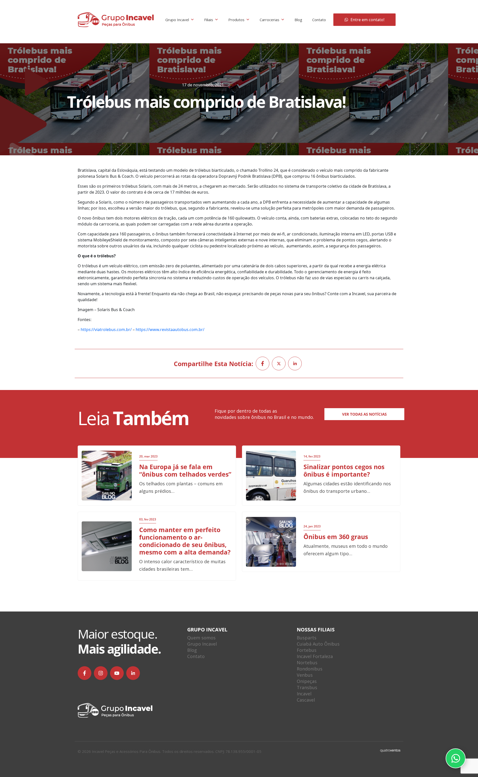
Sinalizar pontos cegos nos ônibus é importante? (343, 470)
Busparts (306, 638)
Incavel (304, 694)
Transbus (307, 687)
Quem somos (201, 638)
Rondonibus (309, 669)
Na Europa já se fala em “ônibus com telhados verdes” (185, 470)
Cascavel (306, 700)
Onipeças (307, 681)
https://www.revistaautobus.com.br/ (170, 329)
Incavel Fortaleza (315, 656)
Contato (319, 19)
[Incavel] (116, 19)
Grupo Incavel (177, 19)
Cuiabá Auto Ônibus (318, 644)
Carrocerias (269, 19)
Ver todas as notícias (364, 414)
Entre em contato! (367, 19)
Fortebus (306, 650)
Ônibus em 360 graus (335, 536)
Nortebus (307, 663)
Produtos (236, 19)
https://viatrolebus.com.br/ (106, 329)
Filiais (208, 19)
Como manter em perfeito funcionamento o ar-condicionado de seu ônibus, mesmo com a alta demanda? (185, 540)
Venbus (305, 675)
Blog (298, 19)
